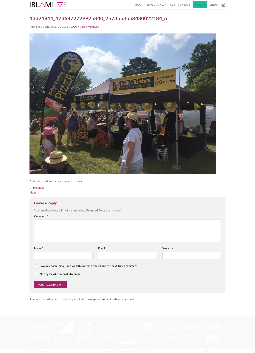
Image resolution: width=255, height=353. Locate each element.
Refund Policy (132, 350)
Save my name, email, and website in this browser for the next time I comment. (89, 266)
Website (167, 248)
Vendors (93, 26)
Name (38, 248)
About (138, 4)
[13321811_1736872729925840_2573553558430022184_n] (122, 103)
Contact (184, 4)
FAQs (172, 4)
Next (34, 192)
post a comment (74, 181)
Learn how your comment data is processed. (107, 299)
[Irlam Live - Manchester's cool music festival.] (48, 4)
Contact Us (147, 350)
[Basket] (223, 5)
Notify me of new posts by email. (60, 274)
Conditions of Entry (112, 350)
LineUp (161, 4)
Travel (150, 4)
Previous (36, 187)
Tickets (200, 4)
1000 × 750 (77, 26)
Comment (41, 216)
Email (102, 248)
